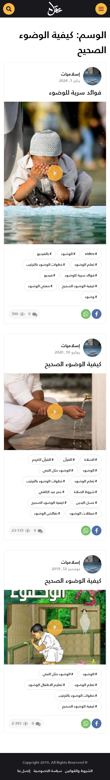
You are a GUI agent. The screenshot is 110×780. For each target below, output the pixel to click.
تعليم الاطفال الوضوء (45, 685)
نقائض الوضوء (45, 513)
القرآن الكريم (41, 459)
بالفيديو (43, 254)
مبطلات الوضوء (82, 513)
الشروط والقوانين (79, 771)
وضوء (89, 297)
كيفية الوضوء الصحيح (78, 286)
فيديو (48, 275)
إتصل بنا (23, 771)
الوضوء (67, 254)
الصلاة (89, 459)
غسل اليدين (85, 502)
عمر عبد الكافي (50, 492)
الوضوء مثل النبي (57, 470)
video (89, 254)
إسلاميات (70, 74)
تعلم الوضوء (84, 264)
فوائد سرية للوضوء (75, 92)
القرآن (67, 459)
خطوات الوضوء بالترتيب (44, 264)
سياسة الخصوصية (48, 771)
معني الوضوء (39, 286)
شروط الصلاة (84, 492)
